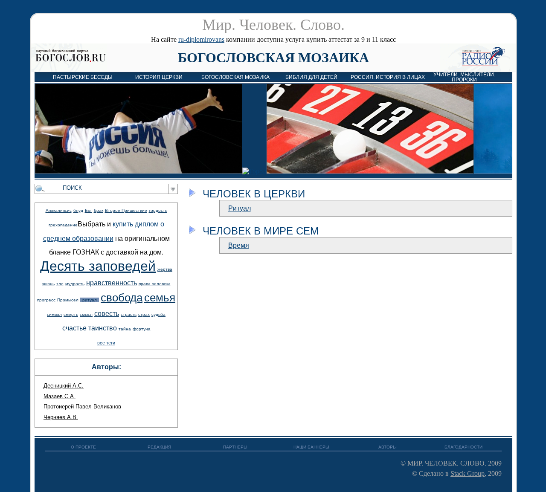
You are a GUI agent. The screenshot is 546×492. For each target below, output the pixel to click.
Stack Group (467, 473)
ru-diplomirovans (201, 39)
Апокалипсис (59, 210)
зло (60, 283)
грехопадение (63, 225)
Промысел (67, 300)
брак (98, 210)
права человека (155, 283)
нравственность (111, 283)
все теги (106, 342)
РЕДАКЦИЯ (159, 447)
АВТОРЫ (387, 447)
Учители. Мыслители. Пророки (464, 77)
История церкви (159, 77)
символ (54, 314)
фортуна (142, 329)
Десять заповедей (98, 266)
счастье (74, 328)
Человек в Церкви (254, 194)
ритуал (89, 300)
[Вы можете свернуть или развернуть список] (192, 192)
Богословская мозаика (273, 57)
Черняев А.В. (61, 417)
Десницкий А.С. (64, 385)
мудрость (74, 283)
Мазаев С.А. (60, 396)
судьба (158, 314)
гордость (158, 210)
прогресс (46, 300)
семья (159, 298)
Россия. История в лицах (388, 77)
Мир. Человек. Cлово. (273, 24)
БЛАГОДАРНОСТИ (463, 447)
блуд (78, 210)
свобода (121, 298)
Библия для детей (311, 77)
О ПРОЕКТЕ (83, 447)
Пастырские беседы (83, 77)
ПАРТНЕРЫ (235, 447)
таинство (102, 328)
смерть (71, 314)
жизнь (48, 283)
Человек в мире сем (261, 231)
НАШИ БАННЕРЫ (311, 447)
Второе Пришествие (126, 210)
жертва (164, 269)
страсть (128, 314)
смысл (86, 314)
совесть (106, 313)
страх (144, 314)
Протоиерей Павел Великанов (82, 406)
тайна (125, 329)
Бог (88, 210)
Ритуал (239, 208)
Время (238, 245)
